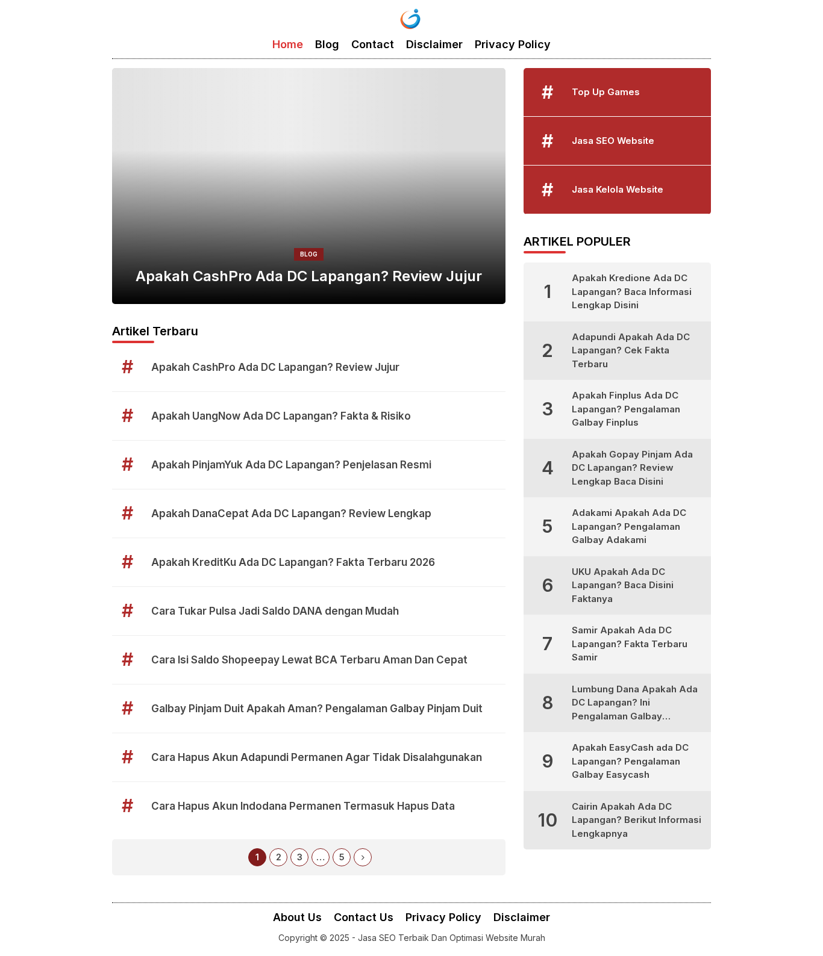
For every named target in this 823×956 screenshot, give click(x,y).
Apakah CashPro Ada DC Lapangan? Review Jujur (309, 276)
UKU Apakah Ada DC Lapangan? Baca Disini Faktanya (623, 585)
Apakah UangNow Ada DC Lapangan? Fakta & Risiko (281, 416)
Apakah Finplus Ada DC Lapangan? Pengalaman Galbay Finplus (626, 409)
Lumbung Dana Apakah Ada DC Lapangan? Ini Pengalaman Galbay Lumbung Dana (635, 703)
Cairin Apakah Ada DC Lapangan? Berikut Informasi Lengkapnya (636, 820)
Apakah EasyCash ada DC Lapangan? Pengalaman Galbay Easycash (630, 761)
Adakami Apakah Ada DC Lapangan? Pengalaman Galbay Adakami (629, 526)
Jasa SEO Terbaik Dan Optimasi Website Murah (451, 938)
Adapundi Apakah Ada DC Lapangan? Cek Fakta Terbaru (631, 350)
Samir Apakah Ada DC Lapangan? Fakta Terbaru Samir (629, 643)
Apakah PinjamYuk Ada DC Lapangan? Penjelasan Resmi (291, 465)
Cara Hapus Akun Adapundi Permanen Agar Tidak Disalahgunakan (316, 757)
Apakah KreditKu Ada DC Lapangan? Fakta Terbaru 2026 (293, 562)
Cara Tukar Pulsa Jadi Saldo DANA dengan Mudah (275, 611)
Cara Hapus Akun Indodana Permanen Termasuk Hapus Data (303, 806)
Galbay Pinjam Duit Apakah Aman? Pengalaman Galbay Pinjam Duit (317, 709)
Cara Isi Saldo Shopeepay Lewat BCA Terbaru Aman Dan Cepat (309, 660)
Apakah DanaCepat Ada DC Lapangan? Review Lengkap (291, 513)
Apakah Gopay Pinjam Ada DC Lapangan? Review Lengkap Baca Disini (632, 468)
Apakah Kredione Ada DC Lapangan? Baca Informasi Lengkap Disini (632, 291)
